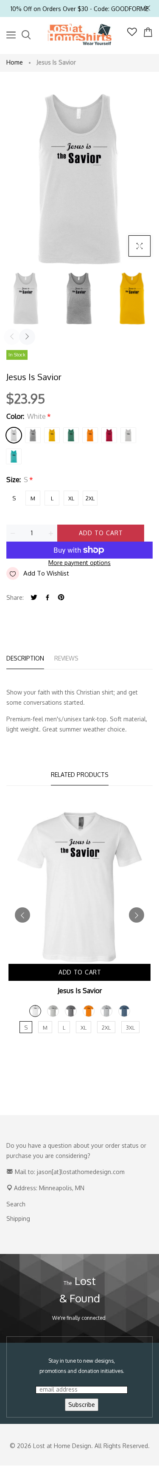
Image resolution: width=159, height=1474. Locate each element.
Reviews (66, 658)
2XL (90, 498)
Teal (13, 456)
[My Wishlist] (132, 33)
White (13, 435)
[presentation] (12, 337)
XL (71, 498)
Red (109, 435)
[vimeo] (61, 598)
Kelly (71, 435)
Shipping (18, 1218)
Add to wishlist (46, 573)
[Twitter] (34, 598)
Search (15, 1204)
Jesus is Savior (80, 990)
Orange (90, 435)
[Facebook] (47, 598)
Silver (128, 435)
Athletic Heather (32, 435)
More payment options (79, 562)
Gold (52, 435)
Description (25, 658)
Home (14, 62)
